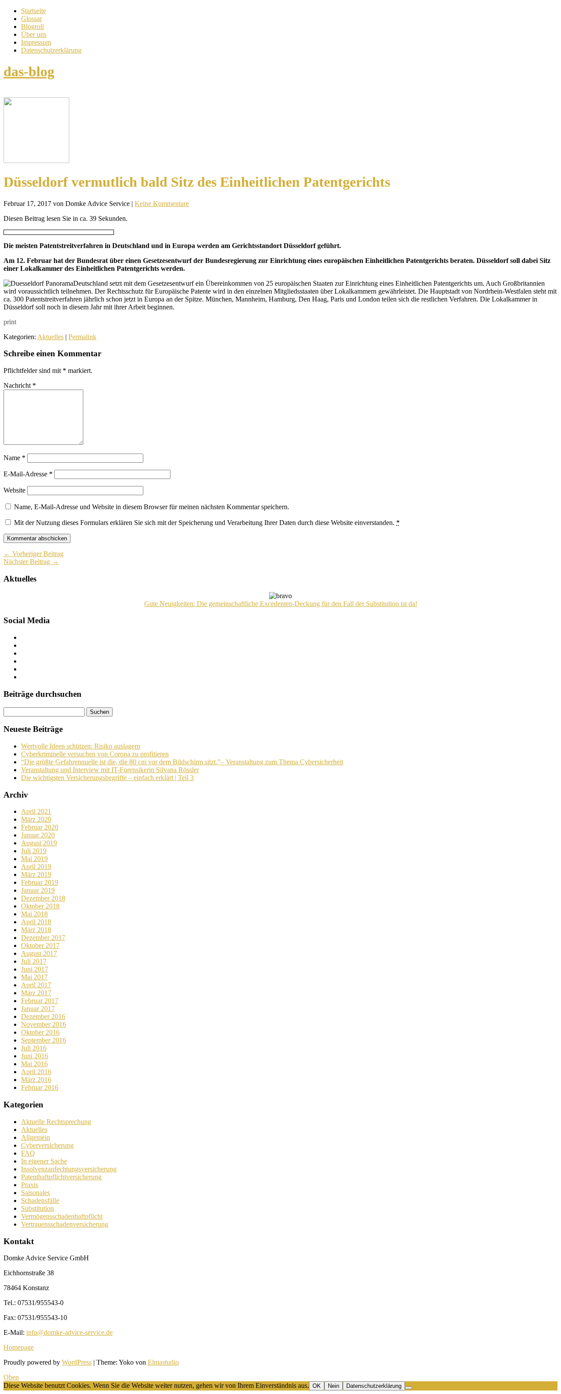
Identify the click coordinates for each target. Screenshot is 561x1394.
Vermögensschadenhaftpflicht (62, 1216)
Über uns (33, 34)
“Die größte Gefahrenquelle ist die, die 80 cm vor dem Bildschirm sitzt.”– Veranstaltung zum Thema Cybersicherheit (182, 762)
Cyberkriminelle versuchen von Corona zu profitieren (95, 754)
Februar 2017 (39, 1000)
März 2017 (36, 993)
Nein (333, 1386)
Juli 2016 (33, 1048)
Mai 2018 (34, 914)
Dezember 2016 (43, 1016)
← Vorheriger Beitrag (34, 553)
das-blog (29, 71)
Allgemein (35, 1137)
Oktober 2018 (40, 906)
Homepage (19, 1347)
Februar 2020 (39, 827)
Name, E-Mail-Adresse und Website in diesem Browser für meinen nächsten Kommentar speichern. (151, 507)
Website (14, 490)
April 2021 (36, 811)
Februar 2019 (39, 882)
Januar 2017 (38, 1008)
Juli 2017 (33, 961)
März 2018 (36, 929)
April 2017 (36, 985)
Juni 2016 (34, 1056)
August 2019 (39, 843)
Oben (11, 1377)
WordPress (77, 1362)
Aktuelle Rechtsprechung (56, 1121)
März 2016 (36, 1079)
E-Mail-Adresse (28, 474)
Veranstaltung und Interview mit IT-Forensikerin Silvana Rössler (110, 769)
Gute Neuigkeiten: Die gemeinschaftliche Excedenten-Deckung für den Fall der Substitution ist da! (280, 603)
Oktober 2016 (40, 1032)
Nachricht (20, 385)
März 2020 (36, 819)
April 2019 (36, 866)
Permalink (82, 337)
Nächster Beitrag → (31, 561)
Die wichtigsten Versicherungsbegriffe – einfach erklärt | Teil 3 (107, 777)
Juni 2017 (34, 969)
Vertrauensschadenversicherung (64, 1224)
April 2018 (36, 922)
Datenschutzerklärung (51, 50)
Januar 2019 (38, 890)
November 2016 (43, 1024)
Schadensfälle (40, 1200)
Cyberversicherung (47, 1145)
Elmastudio (163, 1362)
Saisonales (35, 1192)
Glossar (31, 18)
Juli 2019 (33, 851)
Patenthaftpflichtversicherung (61, 1177)
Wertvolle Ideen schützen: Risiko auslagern (80, 746)
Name (14, 457)
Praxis (29, 1184)
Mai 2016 (34, 1064)
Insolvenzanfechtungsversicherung (69, 1169)
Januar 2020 (38, 835)
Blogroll (32, 26)
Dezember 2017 (43, 937)
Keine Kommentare (162, 203)
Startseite (33, 10)
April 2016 (36, 1071)
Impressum (36, 42)
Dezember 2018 (43, 898)
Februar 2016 (39, 1087)
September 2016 (43, 1040)
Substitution (37, 1208)
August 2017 (39, 953)
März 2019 (36, 874)
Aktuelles (50, 337)
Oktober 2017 (40, 945)
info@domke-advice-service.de (69, 1332)
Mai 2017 (34, 977)
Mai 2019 (34, 858)
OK (316, 1386)
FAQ (28, 1153)
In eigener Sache (44, 1161)
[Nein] (408, 1388)
